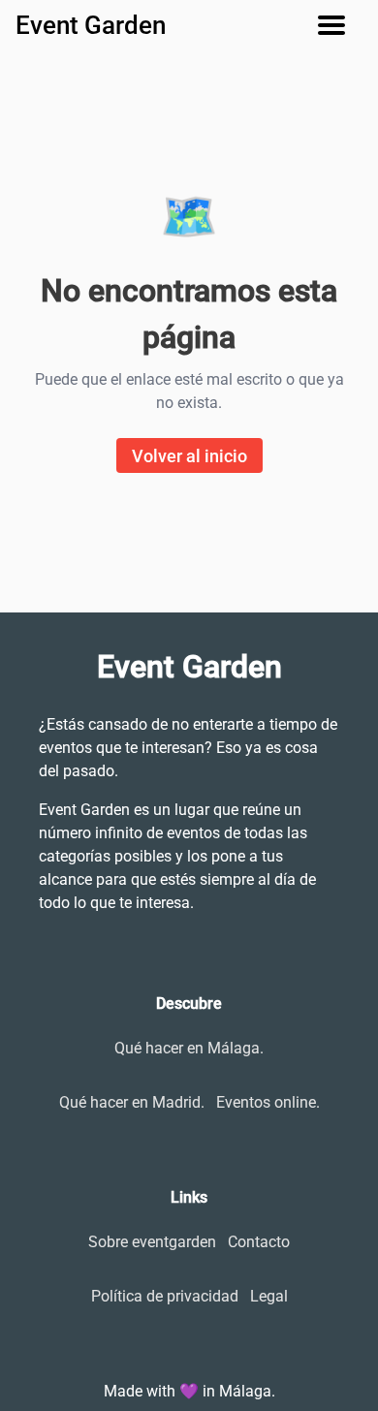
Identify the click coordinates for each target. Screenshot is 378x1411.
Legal (269, 1296)
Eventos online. (268, 1102)
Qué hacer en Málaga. (189, 1048)
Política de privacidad (164, 1296)
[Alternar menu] (339, 25)
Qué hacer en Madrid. (132, 1102)
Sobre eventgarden (152, 1242)
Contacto (259, 1242)
